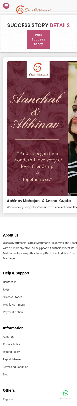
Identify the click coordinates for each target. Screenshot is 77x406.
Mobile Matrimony (14, 304)
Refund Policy (11, 351)
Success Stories (12, 297)
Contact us (9, 282)
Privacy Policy (11, 344)
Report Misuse (12, 359)
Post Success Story (38, 39)
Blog (5, 374)
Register (8, 399)
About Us (8, 336)
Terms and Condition (15, 366)
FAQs (6, 289)
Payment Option (13, 312)
